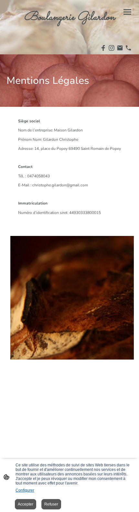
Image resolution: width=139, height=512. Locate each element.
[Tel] (128, 48)
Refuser (51, 504)
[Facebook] (103, 48)
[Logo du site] (69, 30)
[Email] (120, 48)
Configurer (25, 490)
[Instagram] (111, 48)
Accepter (25, 504)
